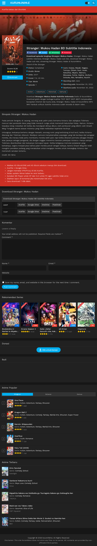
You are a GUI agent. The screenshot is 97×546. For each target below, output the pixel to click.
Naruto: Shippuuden (23, 424)
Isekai (38, 521)
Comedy (38, 415)
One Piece (19, 400)
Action (30, 92)
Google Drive (33, 205)
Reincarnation (46, 521)
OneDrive (45, 205)
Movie (35, 81)
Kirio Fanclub (15, 468)
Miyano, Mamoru (79, 73)
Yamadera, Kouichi (82, 77)
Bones (37, 71)
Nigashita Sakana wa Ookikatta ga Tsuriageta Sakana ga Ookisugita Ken (41, 493)
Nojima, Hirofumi (85, 75)
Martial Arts (54, 415)
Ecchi (22, 439)
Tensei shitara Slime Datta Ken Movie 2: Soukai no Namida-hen (37, 518)
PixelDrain (57, 205)
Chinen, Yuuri (76, 70)
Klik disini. (26, 181)
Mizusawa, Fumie (70, 75)
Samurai (62, 92)
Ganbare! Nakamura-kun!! (20, 481)
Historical (52, 92)
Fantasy (38, 403)
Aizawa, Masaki (75, 68)
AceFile (22, 205)
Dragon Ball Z (21, 412)
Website (5, 273)
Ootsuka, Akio (68, 77)
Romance (29, 439)
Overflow (18, 436)
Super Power (73, 415)
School (25, 471)
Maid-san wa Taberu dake (20, 506)
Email (51, 263)
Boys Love (19, 483)
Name (5, 263)
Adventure (40, 92)
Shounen (46, 403)
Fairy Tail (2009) (22, 448)
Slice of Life (28, 508)
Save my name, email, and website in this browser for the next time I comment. (42, 282)
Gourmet (19, 508)
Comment (7, 237)
